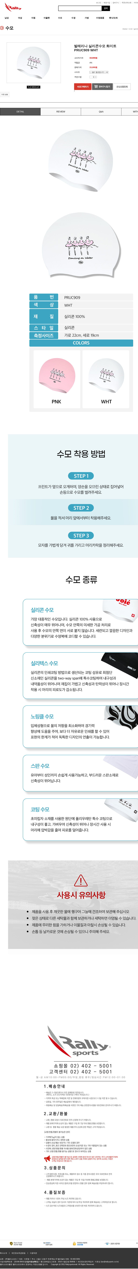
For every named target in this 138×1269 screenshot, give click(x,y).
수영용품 (100, 18)
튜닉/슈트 (113, 18)
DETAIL (20, 112)
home (125, 29)
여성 (20, 18)
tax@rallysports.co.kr (109, 1262)
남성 (7, 18)
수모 (60, 18)
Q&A (101, 112)
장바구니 (116, 3)
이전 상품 (4, 94)
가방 (87, 18)
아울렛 (47, 18)
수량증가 (95, 76)
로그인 (98, 3)
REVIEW (60, 112)
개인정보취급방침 (18, 1253)
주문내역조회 (126, 3)
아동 (33, 18)
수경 (73, 18)
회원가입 (107, 3)
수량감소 (95, 77)
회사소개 (3, 1253)
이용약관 (33, 1253)
